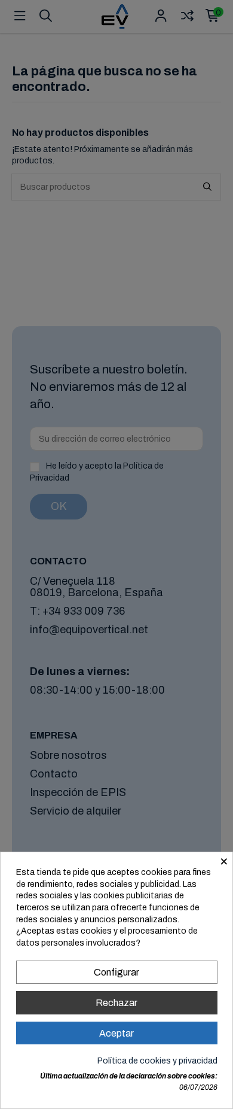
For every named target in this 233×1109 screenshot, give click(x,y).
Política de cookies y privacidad (157, 1060)
